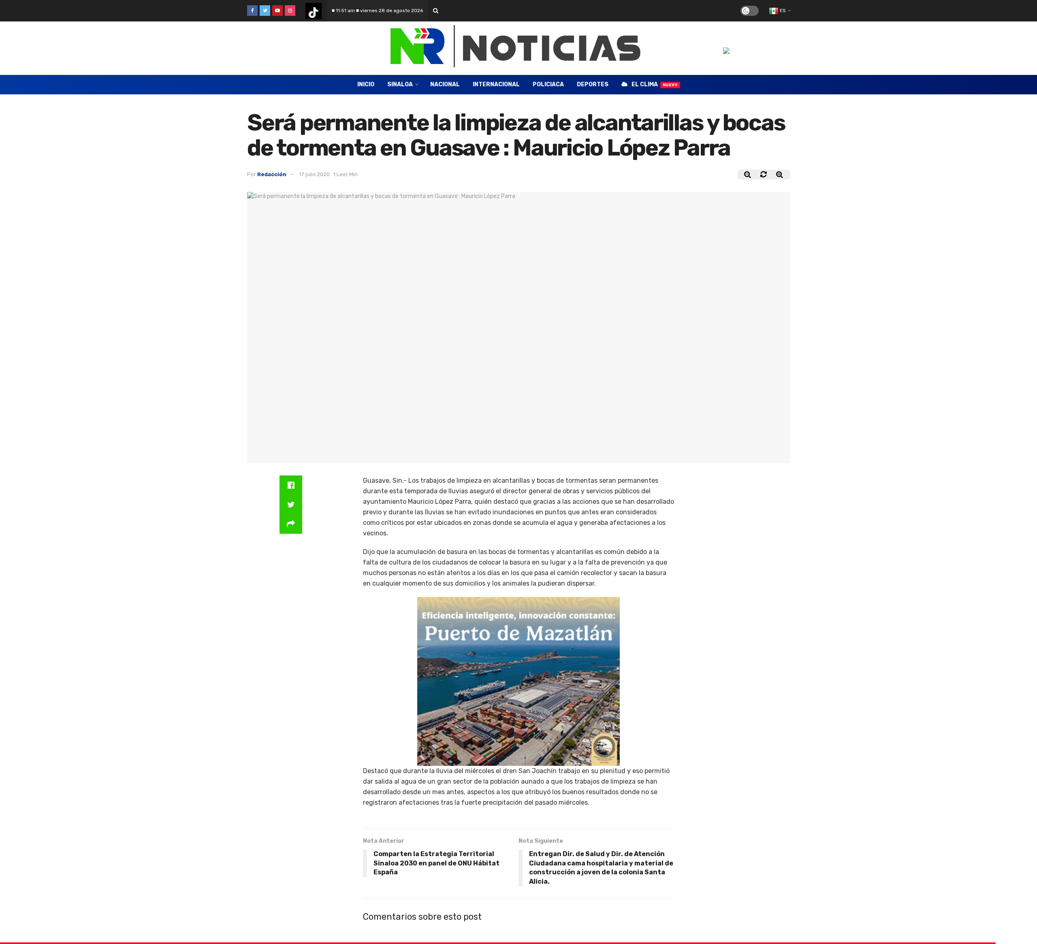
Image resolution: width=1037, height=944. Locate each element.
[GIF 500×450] (518, 681)
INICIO (365, 84)
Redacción (271, 174)
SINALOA (400, 84)
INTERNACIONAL (496, 84)
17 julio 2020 (314, 174)
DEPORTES (592, 84)
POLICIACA (548, 84)
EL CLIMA (655, 84)
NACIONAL (445, 84)
